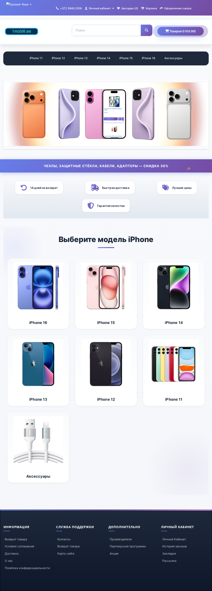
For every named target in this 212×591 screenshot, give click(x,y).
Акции (114, 553)
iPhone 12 (58, 58)
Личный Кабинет (174, 539)
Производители (121, 539)
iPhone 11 (36, 58)
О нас (9, 560)
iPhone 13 (81, 58)
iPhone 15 (126, 58)
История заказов (174, 546)
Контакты (64, 539)
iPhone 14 (103, 58)
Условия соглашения (19, 546)
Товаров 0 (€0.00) (182, 31)
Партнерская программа (128, 546)
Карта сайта (66, 553)
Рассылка (169, 560)
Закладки (169, 553)
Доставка (12, 553)
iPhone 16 (148, 58)
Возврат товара (16, 539)
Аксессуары (173, 58)
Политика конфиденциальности (27, 568)
